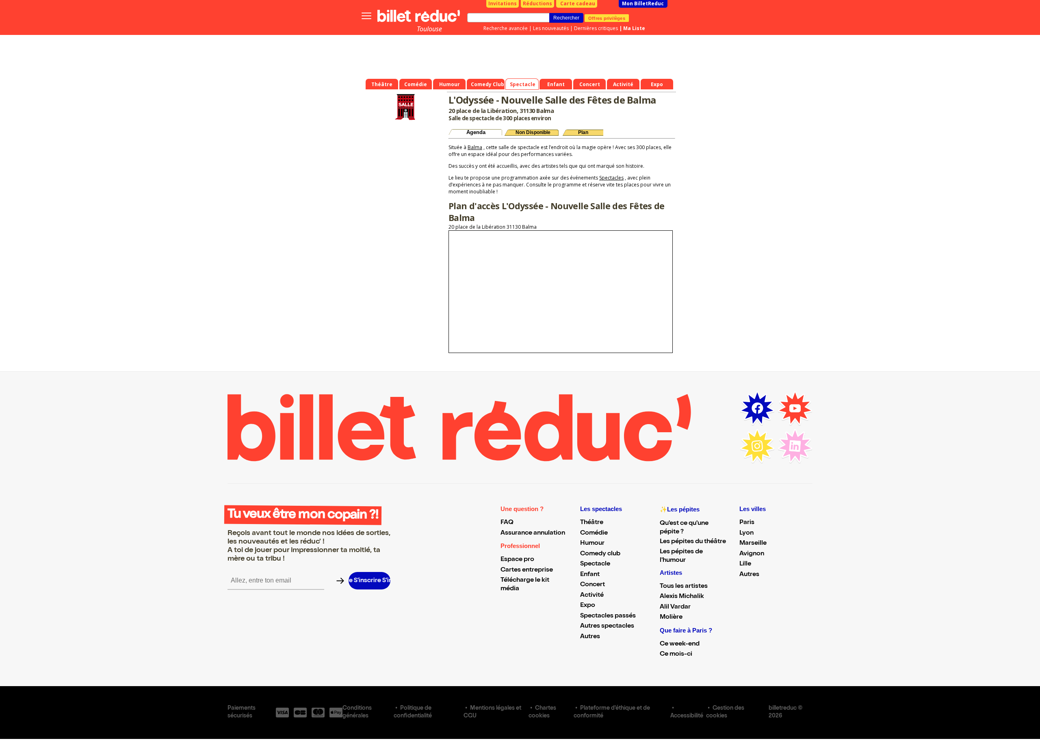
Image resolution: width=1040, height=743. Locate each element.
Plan (583, 132)
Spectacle (595, 564)
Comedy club (600, 554)
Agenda (475, 132)
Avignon (751, 554)
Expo (587, 605)
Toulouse (429, 28)
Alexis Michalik (682, 597)
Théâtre (591, 523)
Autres (590, 637)
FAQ (507, 523)
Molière (671, 617)
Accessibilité (686, 716)
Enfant (590, 575)
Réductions (537, 3)
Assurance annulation (532, 533)
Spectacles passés (608, 616)
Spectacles (611, 177)
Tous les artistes (684, 586)
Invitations (502, 3)
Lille (745, 564)
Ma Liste (634, 28)
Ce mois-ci (676, 654)
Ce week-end (680, 644)
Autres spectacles (607, 626)
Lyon (746, 533)
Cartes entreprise (526, 570)
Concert (592, 585)
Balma (475, 147)
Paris (746, 523)
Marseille (753, 543)
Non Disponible (533, 132)
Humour (592, 543)
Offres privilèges (606, 17)
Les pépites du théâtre (693, 542)
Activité (592, 595)
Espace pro (517, 560)
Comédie (594, 533)
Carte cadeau (577, 3)
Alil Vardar (675, 607)
